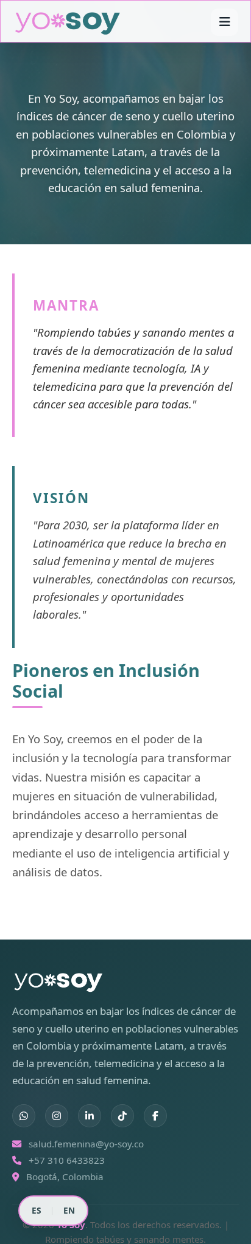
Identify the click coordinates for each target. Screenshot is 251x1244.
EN (69, 1210)
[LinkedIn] (89, 1115)
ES (36, 1210)
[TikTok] (122, 1115)
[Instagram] (56, 1115)
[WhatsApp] (23, 1115)
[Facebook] (155, 1115)
